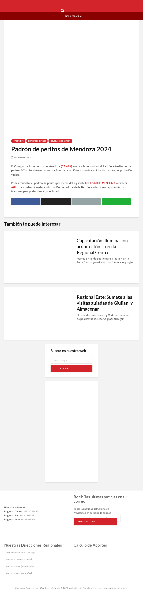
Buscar (63, 368)
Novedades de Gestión (60, 141)
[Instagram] (15, 529)
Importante (18, 141)
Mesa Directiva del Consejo (20, 552)
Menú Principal (73, 16)
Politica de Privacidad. (82, 588)
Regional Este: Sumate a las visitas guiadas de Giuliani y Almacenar (105, 303)
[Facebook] (7, 529)
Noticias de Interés (37, 141)
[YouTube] (23, 529)
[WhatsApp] (31, 529)
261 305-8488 (27, 515)
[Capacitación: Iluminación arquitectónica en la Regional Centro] (37, 257)
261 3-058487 (31, 511)
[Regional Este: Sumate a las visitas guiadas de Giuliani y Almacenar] (37, 313)
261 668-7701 (28, 519)
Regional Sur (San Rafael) (19, 573)
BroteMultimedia (119, 588)
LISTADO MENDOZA (102, 183)
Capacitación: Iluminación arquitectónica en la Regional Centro (102, 246)
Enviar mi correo (87, 521)
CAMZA (66, 166)
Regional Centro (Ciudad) (19, 559)
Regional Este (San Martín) (20, 566)
